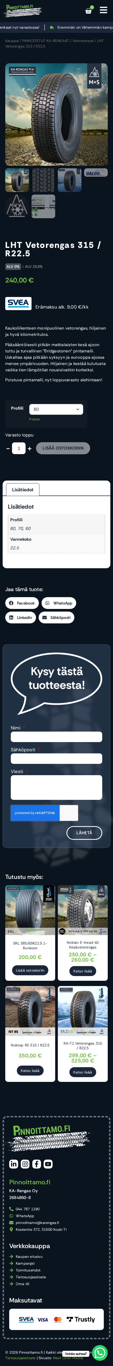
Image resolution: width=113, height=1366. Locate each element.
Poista (34, 419)
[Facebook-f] (36, 1164)
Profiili (17, 408)
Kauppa (12, 40)
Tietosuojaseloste (20, 1357)
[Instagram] (25, 1164)
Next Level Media (68, 1357)
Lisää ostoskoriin (63, 448)
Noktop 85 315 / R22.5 (30, 1045)
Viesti (17, 772)
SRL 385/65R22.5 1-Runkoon (30, 945)
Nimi (16, 728)
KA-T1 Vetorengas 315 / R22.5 (83, 1045)
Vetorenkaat (83, 40)
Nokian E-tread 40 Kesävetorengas (83, 945)
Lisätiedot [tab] (23, 490)
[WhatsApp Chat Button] (100, 1353)
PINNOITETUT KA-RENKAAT (45, 40)
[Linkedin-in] (13, 1164)
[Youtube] (48, 1164)
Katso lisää (82, 971)
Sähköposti (24, 750)
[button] (22, 603)
